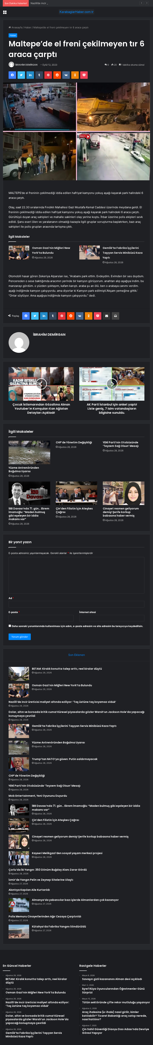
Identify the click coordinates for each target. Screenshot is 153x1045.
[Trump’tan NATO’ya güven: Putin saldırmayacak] (19, 764)
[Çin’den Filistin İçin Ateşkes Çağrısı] (76, 493)
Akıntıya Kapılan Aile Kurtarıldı (29, 890)
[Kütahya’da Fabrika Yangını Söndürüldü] (19, 931)
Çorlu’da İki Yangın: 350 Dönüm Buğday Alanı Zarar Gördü (48, 870)
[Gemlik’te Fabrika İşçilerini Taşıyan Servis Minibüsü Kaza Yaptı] (89, 252)
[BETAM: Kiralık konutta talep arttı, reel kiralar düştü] (19, 674)
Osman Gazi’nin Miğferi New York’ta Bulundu (62, 685)
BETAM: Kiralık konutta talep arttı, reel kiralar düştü (67, 669)
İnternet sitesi (87, 612)
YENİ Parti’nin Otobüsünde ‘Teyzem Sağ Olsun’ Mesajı (121, 444)
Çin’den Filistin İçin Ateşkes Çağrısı (74, 510)
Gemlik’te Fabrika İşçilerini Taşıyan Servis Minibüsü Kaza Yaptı (123, 252)
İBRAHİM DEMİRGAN (26, 64)
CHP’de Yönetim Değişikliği (74, 442)
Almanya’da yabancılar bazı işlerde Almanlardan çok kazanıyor (75, 900)
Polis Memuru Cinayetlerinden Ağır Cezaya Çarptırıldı (45, 916)
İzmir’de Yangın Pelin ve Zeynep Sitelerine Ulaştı (41, 880)
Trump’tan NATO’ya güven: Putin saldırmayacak (64, 759)
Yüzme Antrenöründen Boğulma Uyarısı (24, 469)
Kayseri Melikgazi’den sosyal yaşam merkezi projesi (67, 853)
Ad (11, 598)
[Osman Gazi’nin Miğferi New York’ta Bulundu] (19, 252)
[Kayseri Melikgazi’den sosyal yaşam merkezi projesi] (19, 858)
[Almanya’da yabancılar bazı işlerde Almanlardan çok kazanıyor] (19, 905)
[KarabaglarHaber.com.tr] (76, 11)
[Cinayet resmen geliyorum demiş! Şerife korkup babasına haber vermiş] (123, 493)
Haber (27, 27)
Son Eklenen (76, 655)
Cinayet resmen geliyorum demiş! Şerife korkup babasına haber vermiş (121, 512)
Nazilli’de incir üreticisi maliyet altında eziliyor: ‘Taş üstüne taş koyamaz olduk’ (75, 3)
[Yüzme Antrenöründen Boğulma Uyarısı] (29, 452)
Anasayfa (16, 27)
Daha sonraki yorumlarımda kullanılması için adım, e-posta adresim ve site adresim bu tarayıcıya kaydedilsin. (77, 626)
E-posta (14, 612)
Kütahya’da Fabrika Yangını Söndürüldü (59, 926)
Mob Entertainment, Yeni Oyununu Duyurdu (38, 796)
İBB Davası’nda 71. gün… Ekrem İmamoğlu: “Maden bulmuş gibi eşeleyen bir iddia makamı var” (29, 514)
